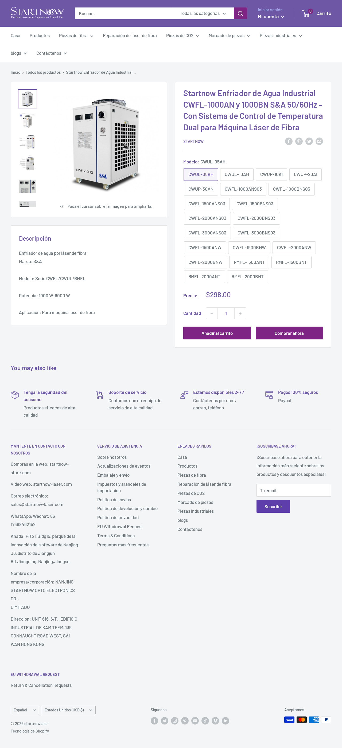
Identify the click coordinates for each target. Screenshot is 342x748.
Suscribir (273, 506)
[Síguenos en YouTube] (195, 720)
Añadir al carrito (217, 333)
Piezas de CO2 (179, 35)
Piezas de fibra (73, 35)
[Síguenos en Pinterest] (185, 720)
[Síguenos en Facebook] (154, 720)
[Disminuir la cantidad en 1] (211, 313)
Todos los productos (43, 72)
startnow (193, 141)
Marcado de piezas (226, 35)
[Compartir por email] (319, 140)
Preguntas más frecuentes (123, 544)
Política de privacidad (118, 517)
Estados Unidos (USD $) (64, 710)
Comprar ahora (289, 333)
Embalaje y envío (113, 474)
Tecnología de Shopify (30, 731)
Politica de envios (114, 499)
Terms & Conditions (116, 535)
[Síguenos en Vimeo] (215, 720)
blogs (16, 53)
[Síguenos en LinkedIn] (225, 720)
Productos (40, 35)
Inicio (15, 72)
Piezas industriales (278, 35)
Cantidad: (193, 313)
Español (20, 710)
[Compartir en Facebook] (289, 140)
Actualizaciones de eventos (123, 465)
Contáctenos (48, 53)
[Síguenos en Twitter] (164, 720)
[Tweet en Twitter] (309, 140)
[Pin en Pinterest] (299, 140)
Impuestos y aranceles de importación (121, 487)
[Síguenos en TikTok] (205, 720)
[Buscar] (240, 13)
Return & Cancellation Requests (41, 685)
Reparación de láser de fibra (130, 35)
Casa (15, 35)
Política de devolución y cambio (127, 508)
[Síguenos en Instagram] (174, 720)
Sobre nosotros (112, 457)
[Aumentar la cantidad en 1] (240, 313)
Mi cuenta (269, 16)
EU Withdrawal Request (120, 526)
